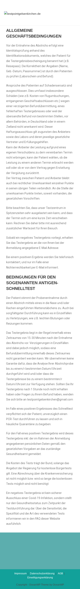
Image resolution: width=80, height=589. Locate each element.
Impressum (20, 573)
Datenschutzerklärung (42, 573)
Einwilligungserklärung (40, 577)
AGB (60, 573)
